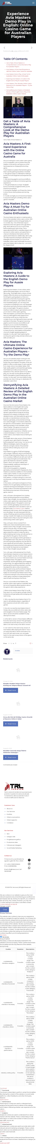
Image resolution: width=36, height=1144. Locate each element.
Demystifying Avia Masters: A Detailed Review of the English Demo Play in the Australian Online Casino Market (18, 91)
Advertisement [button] (4, 1122)
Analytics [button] (2, 1111)
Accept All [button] (14, 904)
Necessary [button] (3, 935)
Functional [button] (3, 1088)
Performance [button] (4, 1099)
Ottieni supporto (12, 820)
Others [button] (2, 1133)
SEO (8, 834)
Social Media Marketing (14, 848)
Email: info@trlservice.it (11, 869)
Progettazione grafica (13, 839)
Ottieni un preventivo (13, 817)
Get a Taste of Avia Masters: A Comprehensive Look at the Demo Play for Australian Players (18, 64)
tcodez (15, 51)
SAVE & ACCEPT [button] (5, 1143)
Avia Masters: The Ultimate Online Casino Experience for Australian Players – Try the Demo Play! (19, 85)
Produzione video (12, 842)
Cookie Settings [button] (5, 904)
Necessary (5, 937)
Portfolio (9, 814)
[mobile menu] (33, 3)
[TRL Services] (7, 2)
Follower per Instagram (14, 845)
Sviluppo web (11, 836)
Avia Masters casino (19, 508)
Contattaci (10, 823)
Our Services (11, 811)
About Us (9, 808)
